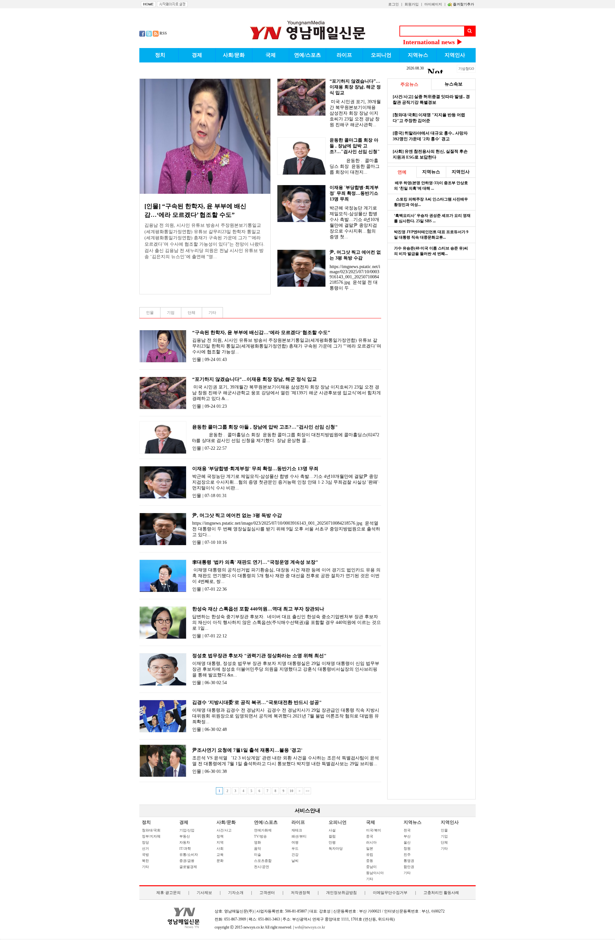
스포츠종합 (263, 861)
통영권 (409, 861)
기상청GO (466, 68)
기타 (145, 867)
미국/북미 (373, 830)
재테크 (296, 830)
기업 (444, 836)
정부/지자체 (151, 836)
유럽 (369, 854)
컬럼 (332, 836)
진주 (407, 854)
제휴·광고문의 (168, 892)
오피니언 (338, 822)
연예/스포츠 (266, 822)
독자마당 (336, 848)
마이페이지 (433, 4)
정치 (146, 822)
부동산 (184, 836)
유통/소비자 (188, 854)
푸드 (295, 848)
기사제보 (204, 892)
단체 (444, 842)
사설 (332, 830)
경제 (183, 822)
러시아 (371, 842)
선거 (145, 848)
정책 (220, 836)
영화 (257, 842)
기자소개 (235, 892)
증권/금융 (186, 861)
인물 (444, 830)
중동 (369, 861)
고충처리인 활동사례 (441, 892)
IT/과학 (185, 848)
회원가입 (412, 4)
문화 (220, 861)
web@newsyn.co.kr (310, 927)
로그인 (393, 4)
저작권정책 (300, 892)
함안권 (409, 867)
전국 (407, 830)
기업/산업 (186, 830)
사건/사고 (224, 830)
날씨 (295, 861)
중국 (369, 836)
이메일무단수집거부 (390, 892)
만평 (332, 842)
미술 (257, 854)
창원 (407, 848)
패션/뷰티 (299, 836)
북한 (145, 861)
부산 (407, 836)
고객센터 (267, 892)
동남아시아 (375, 873)
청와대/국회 (151, 830)
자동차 (184, 842)
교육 (220, 854)
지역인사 (450, 822)
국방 (145, 854)
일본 (369, 848)
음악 (257, 848)
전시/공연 (261, 867)
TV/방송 (260, 836)
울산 (407, 842)
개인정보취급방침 (341, 892)
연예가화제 (263, 830)
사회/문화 (226, 822)
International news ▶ (433, 41)
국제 (370, 822)
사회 (220, 848)
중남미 (371, 867)
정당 (145, 842)
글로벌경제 (188, 867)
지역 (220, 842)
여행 (295, 842)
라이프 (298, 822)
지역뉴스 (413, 822)
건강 (295, 854)
